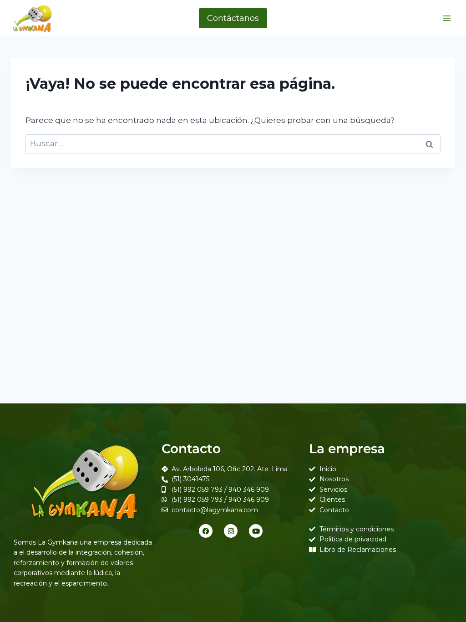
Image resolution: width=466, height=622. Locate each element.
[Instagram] (231, 531)
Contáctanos (233, 18)
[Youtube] (256, 531)
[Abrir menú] (446, 18)
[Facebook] (206, 531)
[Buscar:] (233, 143)
